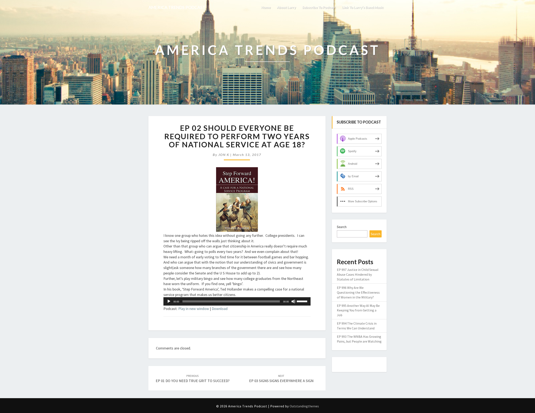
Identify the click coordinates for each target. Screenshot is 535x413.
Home (266, 7)
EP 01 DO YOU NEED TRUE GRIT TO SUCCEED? (192, 378)
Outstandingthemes (304, 406)
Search (341, 227)
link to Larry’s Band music (362, 7)
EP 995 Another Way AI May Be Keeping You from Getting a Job (358, 310)
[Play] (169, 301)
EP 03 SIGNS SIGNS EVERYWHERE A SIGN (281, 378)
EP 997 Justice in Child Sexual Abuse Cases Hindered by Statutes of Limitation (357, 274)
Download (220, 308)
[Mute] (293, 301)
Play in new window (193, 308)
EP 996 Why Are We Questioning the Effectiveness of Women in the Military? (358, 292)
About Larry (286, 7)
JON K (223, 155)
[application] (237, 301)
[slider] (302, 301)
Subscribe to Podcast (319, 7)
